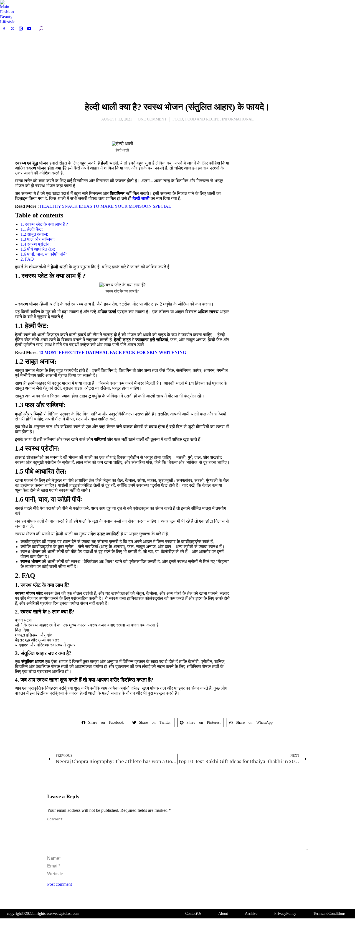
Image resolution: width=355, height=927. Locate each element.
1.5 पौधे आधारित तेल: (38, 249)
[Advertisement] (287, 180)
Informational (238, 119)
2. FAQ (27, 259)
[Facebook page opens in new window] (4, 28)
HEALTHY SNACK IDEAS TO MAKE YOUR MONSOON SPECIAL (105, 206)
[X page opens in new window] (12, 28)
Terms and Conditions (329, 914)
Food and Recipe (202, 119)
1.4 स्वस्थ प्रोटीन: (35, 244)
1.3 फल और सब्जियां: (38, 239)
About (223, 914)
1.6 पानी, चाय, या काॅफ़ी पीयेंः (44, 254)
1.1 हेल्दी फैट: (32, 229)
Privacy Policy (285, 914)
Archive (251, 914)
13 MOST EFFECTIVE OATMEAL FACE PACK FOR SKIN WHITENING (112, 352)
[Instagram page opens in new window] (20, 28)
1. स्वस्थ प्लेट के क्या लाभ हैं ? (44, 224)
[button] (103, 722)
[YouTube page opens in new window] (29, 28)
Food (178, 119)
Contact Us (193, 914)
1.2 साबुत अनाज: (34, 234)
